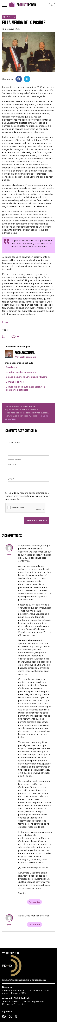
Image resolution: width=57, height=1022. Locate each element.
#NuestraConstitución (13, 990)
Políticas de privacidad (33, 1001)
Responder (34, 902)
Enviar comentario (37, 520)
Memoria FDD (18, 993)
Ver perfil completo (25, 357)
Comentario (14, 442)
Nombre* (12, 464)
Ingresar (52, 5)
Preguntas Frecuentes (13, 1004)
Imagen (6, 322)
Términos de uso (10, 1001)
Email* (11, 479)
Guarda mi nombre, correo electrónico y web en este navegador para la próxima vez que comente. (27, 496)
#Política (9, 17)
